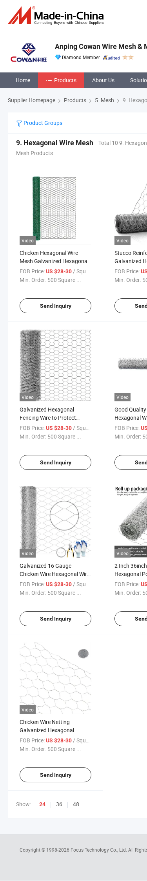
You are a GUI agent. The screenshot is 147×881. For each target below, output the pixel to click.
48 (76, 804)
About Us (103, 80)
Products (65, 80)
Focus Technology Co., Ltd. (99, 850)
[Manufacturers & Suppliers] (57, 15)
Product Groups (42, 122)
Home (23, 80)
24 (42, 804)
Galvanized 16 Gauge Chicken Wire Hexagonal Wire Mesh (55, 574)
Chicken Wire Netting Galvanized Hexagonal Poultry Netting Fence (47, 730)
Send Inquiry (55, 306)
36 (59, 804)
